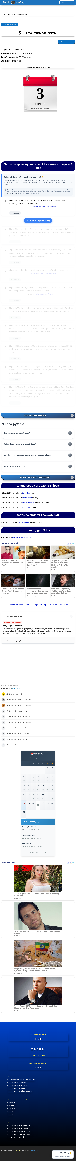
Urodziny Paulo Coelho (29, 835)
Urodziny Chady (27, 843)
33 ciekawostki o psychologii (20, 1131)
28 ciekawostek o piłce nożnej (21, 1134)
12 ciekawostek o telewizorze (43, 207)
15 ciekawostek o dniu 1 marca (17, 745)
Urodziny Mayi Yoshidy (29, 827)
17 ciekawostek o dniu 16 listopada (18, 716)
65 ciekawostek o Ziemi (18, 1085)
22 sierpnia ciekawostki (14, 694)
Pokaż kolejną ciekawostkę (39, 221)
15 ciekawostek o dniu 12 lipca (17, 739)
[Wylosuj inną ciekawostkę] (71, 616)
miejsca (12, 1108)
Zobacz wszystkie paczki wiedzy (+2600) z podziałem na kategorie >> (38, 605)
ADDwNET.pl (34, 1150)
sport (11, 1114)
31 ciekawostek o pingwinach (20, 1125)
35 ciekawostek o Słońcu (18, 1137)
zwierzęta (12, 1102)
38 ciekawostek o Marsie (18, 1128)
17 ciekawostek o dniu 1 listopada (18, 728)
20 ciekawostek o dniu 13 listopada (18, 700)
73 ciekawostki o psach (18, 1082)
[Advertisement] (38, 141)
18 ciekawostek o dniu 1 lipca (16, 711)
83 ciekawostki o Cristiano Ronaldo (22, 1079)
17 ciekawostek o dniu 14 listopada (18, 722)
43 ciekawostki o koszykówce (20, 1091)
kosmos (12, 1105)
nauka (11, 1111)
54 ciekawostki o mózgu (18, 1088)
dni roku (14, 14)
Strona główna (6, 14)
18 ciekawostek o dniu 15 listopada (18, 705)
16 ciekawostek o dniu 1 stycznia (17, 733)
